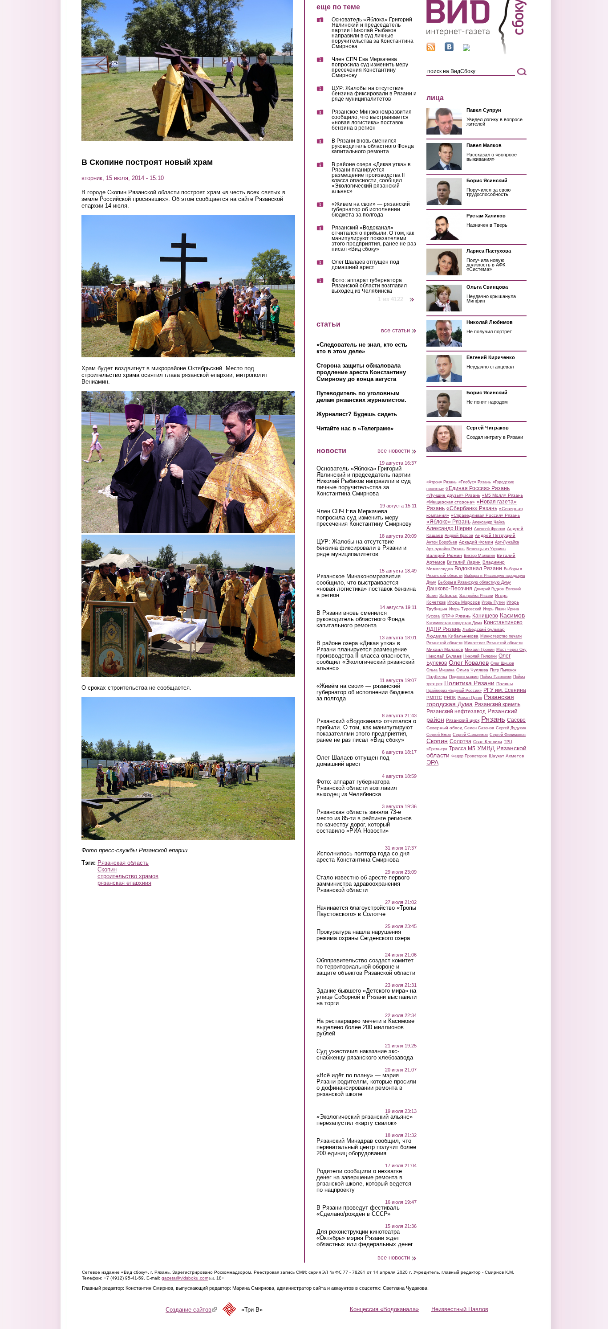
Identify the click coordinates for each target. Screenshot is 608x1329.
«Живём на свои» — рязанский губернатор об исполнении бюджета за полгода (371, 209)
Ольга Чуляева (472, 669)
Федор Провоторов (469, 756)
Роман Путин (470, 697)
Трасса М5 (462, 748)
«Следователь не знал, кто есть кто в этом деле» (361, 348)
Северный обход (444, 727)
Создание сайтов (191, 1309)
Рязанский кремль (497, 704)
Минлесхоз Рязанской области (493, 643)
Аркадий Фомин (476, 542)
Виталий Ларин (464, 562)
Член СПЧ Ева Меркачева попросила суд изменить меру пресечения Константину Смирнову (370, 67)
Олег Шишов (502, 663)
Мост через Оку (511, 649)
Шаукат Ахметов (506, 755)
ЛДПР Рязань (443, 629)
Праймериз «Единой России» (454, 690)
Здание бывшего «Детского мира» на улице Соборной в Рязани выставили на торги (366, 997)
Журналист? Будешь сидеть (356, 414)
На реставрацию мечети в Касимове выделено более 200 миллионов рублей (365, 1027)
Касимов (512, 615)
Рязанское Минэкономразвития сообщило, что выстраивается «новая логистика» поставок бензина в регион (372, 120)
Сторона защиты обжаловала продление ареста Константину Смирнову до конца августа (361, 372)
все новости (393, 450)
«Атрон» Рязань (441, 482)
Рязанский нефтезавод (456, 711)
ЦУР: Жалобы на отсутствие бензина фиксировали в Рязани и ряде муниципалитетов (374, 94)
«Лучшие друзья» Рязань (453, 495)
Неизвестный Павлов (459, 1308)
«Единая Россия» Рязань (478, 488)
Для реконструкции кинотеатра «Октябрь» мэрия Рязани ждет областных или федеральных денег (364, 1238)
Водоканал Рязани (478, 568)
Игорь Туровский (465, 609)
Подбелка (436, 676)
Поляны (504, 683)
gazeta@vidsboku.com (188, 1278)
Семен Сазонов (479, 728)
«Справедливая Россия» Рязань (485, 515)
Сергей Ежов (438, 734)
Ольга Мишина (440, 670)
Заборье (448, 595)
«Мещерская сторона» (450, 501)
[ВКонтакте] (449, 49)
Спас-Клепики (487, 741)
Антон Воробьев (441, 542)
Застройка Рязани (476, 595)
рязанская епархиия (124, 882)
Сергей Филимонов (508, 734)
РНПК (450, 697)
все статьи (395, 330)
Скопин (107, 869)
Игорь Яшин (494, 609)
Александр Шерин (449, 528)
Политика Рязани (469, 683)
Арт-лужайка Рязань (445, 549)
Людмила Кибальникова (452, 636)
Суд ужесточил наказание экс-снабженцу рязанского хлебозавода (364, 1054)
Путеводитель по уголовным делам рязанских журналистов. (361, 396)
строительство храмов (127, 876)
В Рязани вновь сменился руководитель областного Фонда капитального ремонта (373, 146)
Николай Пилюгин (480, 656)
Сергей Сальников (470, 734)
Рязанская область (123, 862)
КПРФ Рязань (456, 615)
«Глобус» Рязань (474, 482)
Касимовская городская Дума (454, 623)
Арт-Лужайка (507, 542)
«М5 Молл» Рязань (502, 495)
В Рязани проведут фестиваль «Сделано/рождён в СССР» (358, 1211)
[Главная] (476, 52)
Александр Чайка (488, 522)
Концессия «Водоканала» (384, 1308)
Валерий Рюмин (444, 555)
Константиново (503, 622)
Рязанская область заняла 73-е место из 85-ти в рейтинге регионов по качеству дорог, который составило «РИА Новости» (364, 821)
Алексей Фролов (489, 529)
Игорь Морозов (463, 602)
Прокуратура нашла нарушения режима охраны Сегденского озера (363, 935)
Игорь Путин (493, 602)
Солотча (460, 741)
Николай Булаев (444, 656)
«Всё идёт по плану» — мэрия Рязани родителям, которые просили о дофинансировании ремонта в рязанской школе (366, 1084)
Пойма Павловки (495, 677)
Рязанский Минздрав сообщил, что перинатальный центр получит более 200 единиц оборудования (366, 1147)
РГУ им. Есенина (504, 690)
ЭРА (432, 762)
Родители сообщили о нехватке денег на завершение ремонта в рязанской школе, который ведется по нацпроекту (363, 1180)
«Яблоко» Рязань (448, 522)
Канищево (485, 616)
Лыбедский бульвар (483, 629)
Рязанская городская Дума (470, 700)
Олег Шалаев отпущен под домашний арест (365, 264)
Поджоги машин (463, 677)
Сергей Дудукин (511, 728)
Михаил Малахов (444, 649)
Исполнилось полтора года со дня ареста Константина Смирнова (362, 857)
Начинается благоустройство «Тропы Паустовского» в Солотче (366, 911)
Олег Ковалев (469, 662)
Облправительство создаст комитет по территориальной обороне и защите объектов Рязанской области (365, 966)
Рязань (493, 719)
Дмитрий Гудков (489, 589)
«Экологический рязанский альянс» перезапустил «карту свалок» (364, 1120)
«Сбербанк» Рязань (471, 508)
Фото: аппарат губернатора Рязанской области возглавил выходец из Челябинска (369, 286)
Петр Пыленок (503, 670)
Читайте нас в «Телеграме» (354, 428)
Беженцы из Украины (486, 549)
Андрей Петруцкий (495, 535)
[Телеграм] (466, 49)
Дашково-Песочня (449, 588)
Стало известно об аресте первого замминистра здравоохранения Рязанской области (362, 884)
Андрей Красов (459, 535)
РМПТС (434, 697)
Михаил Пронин (480, 649)
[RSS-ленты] (430, 49)
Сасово (516, 720)
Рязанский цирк (462, 720)
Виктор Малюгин (479, 555)
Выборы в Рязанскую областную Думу (474, 582)
